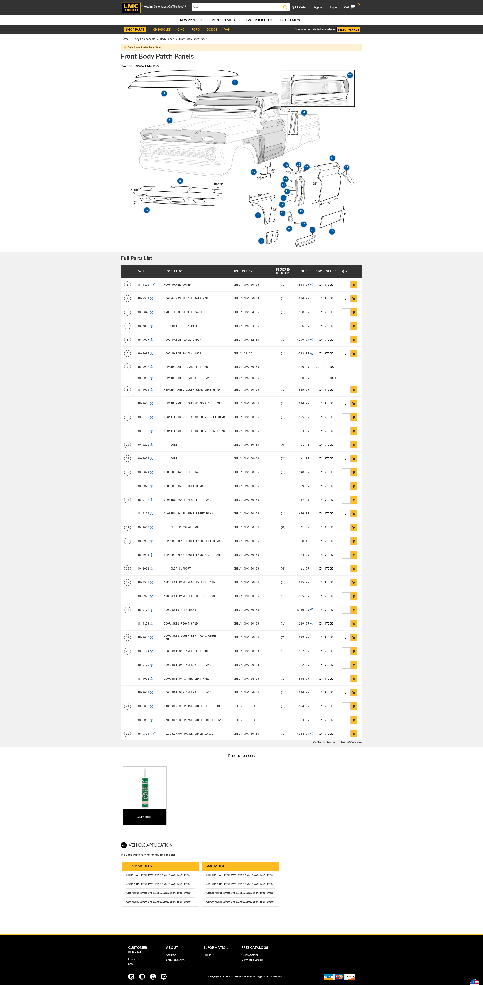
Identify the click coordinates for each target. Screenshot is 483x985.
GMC (181, 29)
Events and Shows (175, 960)
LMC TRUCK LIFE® (259, 20)
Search (285, 7)
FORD (195, 29)
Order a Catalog (250, 955)
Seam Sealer (144, 817)
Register (318, 7)
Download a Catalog (252, 960)
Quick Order (299, 7)
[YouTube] (153, 977)
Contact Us (134, 959)
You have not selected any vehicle (315, 29)
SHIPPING (209, 955)
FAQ (130, 964)
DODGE (211, 29)
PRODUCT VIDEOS (225, 20)
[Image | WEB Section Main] (144, 788)
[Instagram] (164, 977)
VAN (227, 29)
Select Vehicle (348, 29)
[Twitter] (131, 977)
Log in (333, 7)
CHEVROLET (162, 29)
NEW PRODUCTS (192, 20)
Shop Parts (135, 29)
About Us (171, 955)
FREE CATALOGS (291, 20)
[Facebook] (142, 977)
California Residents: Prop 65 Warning (337, 742)
